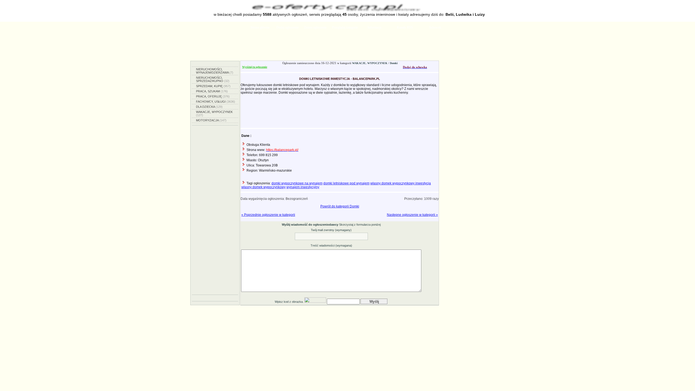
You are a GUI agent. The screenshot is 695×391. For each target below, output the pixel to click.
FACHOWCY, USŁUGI (215, 101)
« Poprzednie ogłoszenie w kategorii (268, 215)
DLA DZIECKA (209, 106)
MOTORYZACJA (211, 120)
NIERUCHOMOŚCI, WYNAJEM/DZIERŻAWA (214, 71)
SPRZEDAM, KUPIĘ (213, 86)
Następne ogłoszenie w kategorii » (412, 215)
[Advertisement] (347, 47)
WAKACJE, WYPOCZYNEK (214, 113)
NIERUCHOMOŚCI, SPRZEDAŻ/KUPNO (212, 79)
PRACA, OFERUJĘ (213, 96)
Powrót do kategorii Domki (339, 206)
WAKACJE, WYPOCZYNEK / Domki (375, 63)
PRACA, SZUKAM (212, 91)
